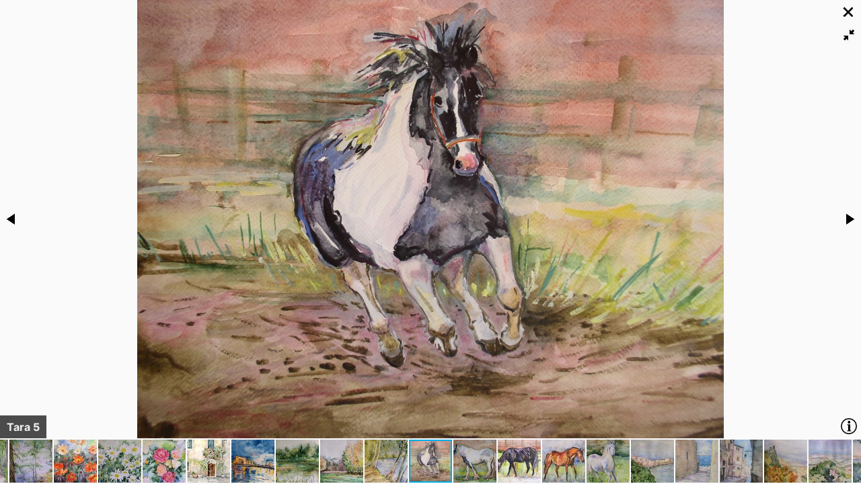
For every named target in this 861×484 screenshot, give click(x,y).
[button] (849, 35)
